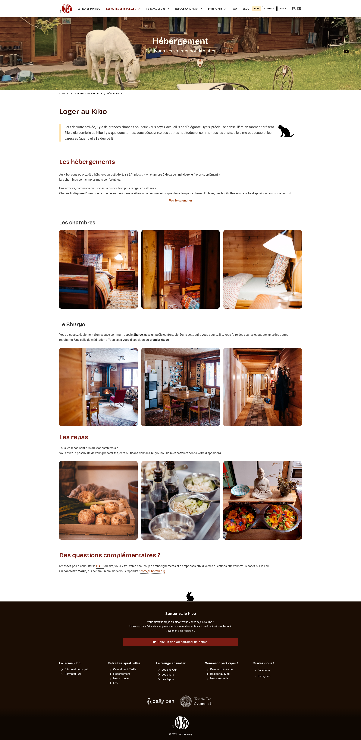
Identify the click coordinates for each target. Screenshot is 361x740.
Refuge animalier (186, 8)
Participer (215, 8)
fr (294, 8)
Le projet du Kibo (88, 8)
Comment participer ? (221, 663)
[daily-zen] (161, 701)
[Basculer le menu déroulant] (139, 9)
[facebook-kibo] (346, 33)
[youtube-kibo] (346, 53)
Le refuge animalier (171, 663)
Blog (246, 8)
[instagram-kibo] (346, 43)
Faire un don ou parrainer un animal (183, 642)
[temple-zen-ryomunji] (196, 701)
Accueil (64, 94)
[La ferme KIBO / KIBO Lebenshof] (66, 8)
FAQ (234, 8)
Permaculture (155, 8)
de (299, 8)
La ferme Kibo (69, 663)
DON (256, 8)
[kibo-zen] (180, 722)
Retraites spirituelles (121, 8)
